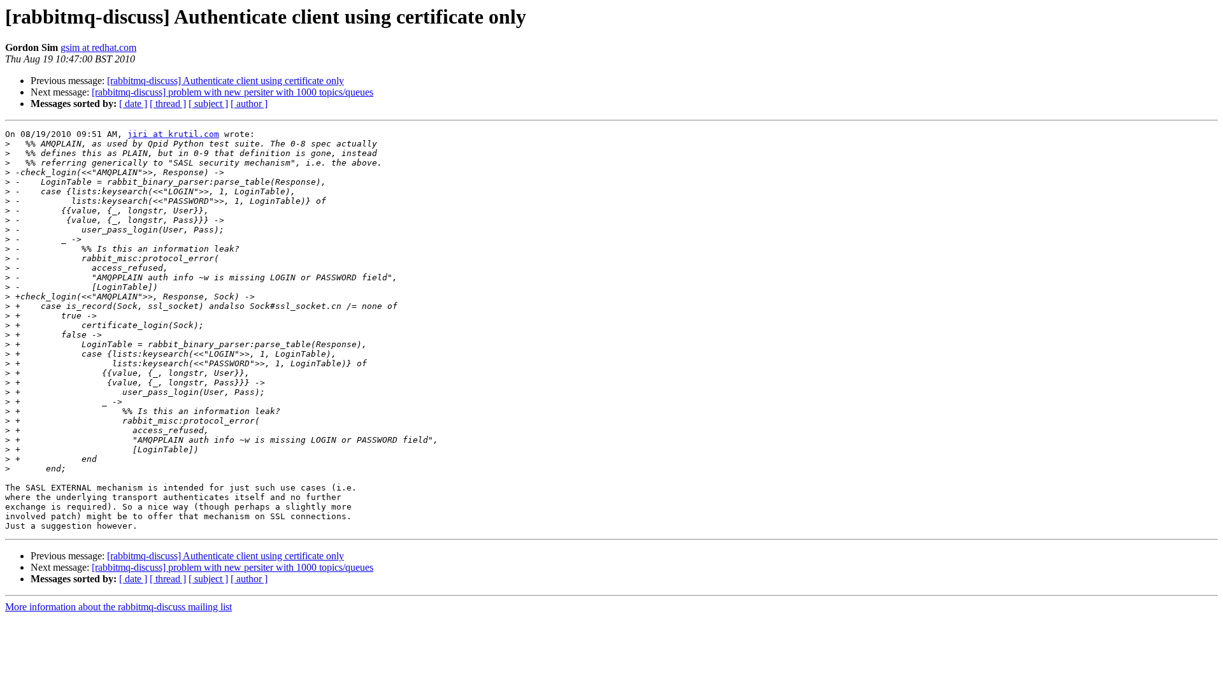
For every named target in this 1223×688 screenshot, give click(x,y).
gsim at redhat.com (98, 47)
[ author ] (249, 103)
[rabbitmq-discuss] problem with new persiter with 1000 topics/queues (232, 92)
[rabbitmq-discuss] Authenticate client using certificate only (225, 80)
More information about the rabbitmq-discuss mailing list (118, 606)
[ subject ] (208, 103)
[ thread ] (168, 103)
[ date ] (133, 103)
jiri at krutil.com (173, 134)
